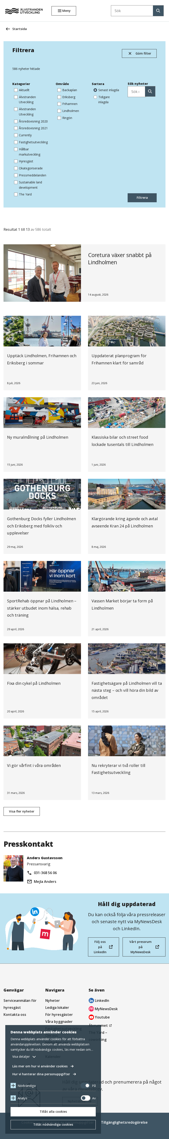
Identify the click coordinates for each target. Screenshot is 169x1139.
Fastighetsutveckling (33, 142)
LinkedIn (99, 1001)
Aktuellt (24, 90)
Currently (25, 135)
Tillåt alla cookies (53, 1111)
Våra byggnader (59, 1021)
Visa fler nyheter (21, 811)
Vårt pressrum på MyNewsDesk (140, 948)
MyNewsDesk (103, 1009)
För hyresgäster (59, 1014)
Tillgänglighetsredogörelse (124, 1122)
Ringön (67, 118)
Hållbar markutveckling (29, 151)
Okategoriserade (31, 168)
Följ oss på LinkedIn (100, 948)
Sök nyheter (138, 84)
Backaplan (69, 90)
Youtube (99, 1018)
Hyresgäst (26, 161)
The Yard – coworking (98, 1036)
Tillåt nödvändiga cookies (53, 1124)
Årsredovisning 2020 (33, 121)
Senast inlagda (108, 90)
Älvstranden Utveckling (27, 99)
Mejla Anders (45, 881)
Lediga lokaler (57, 1007)
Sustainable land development (30, 185)
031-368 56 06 (45, 872)
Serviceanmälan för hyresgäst (20, 1004)
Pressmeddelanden (32, 175)
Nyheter (52, 1000)
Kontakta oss (15, 1014)
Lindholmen (70, 111)
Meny (66, 11)
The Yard (25, 194)
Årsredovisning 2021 (33, 128)
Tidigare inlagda (104, 99)
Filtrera (142, 197)
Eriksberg (68, 97)
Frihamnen (69, 104)
